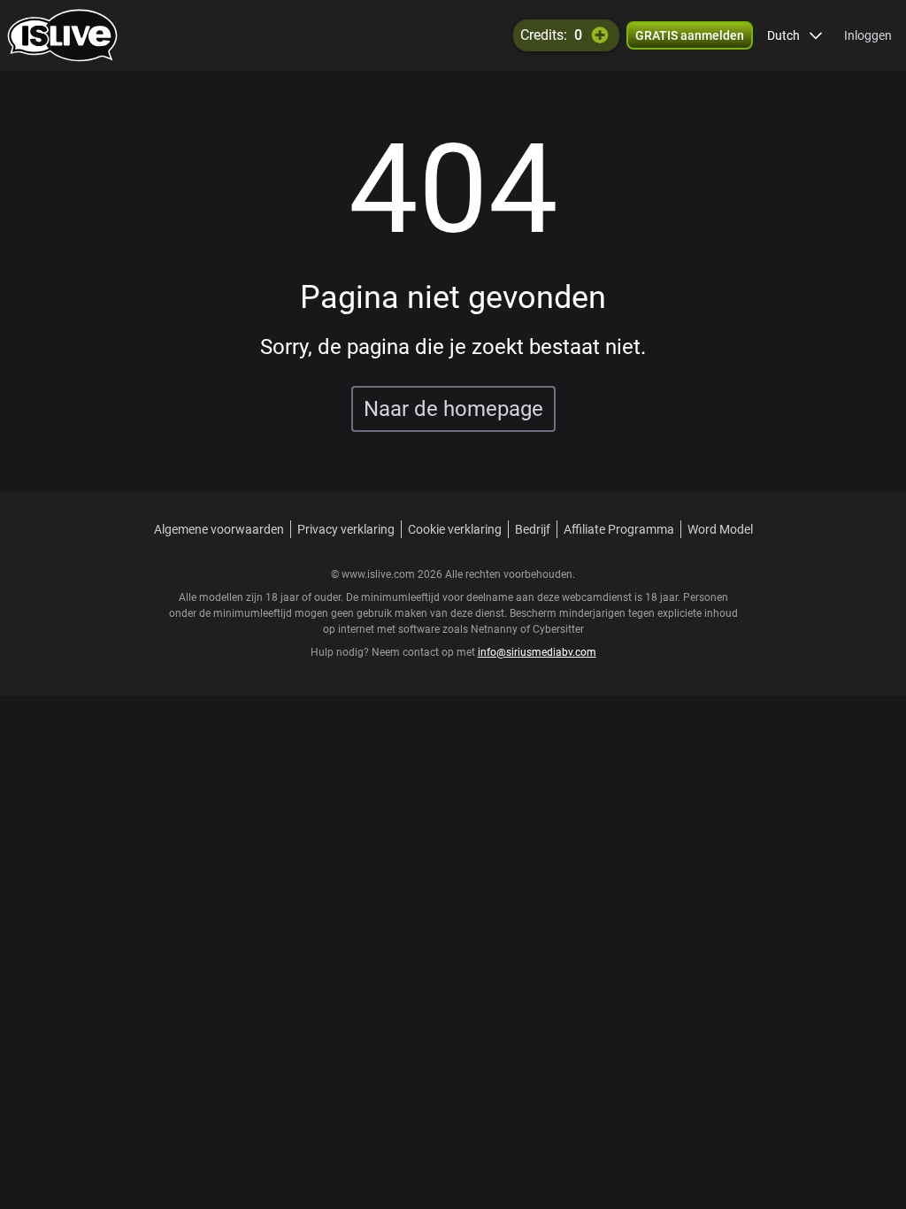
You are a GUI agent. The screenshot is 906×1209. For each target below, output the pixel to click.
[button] (795, 35)
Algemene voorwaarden (219, 529)
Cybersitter (558, 629)
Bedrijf (532, 529)
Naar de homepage (453, 409)
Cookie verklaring (455, 529)
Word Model (720, 529)
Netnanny (495, 629)
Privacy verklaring (346, 529)
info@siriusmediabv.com (537, 652)
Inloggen (868, 35)
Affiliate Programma (619, 529)
